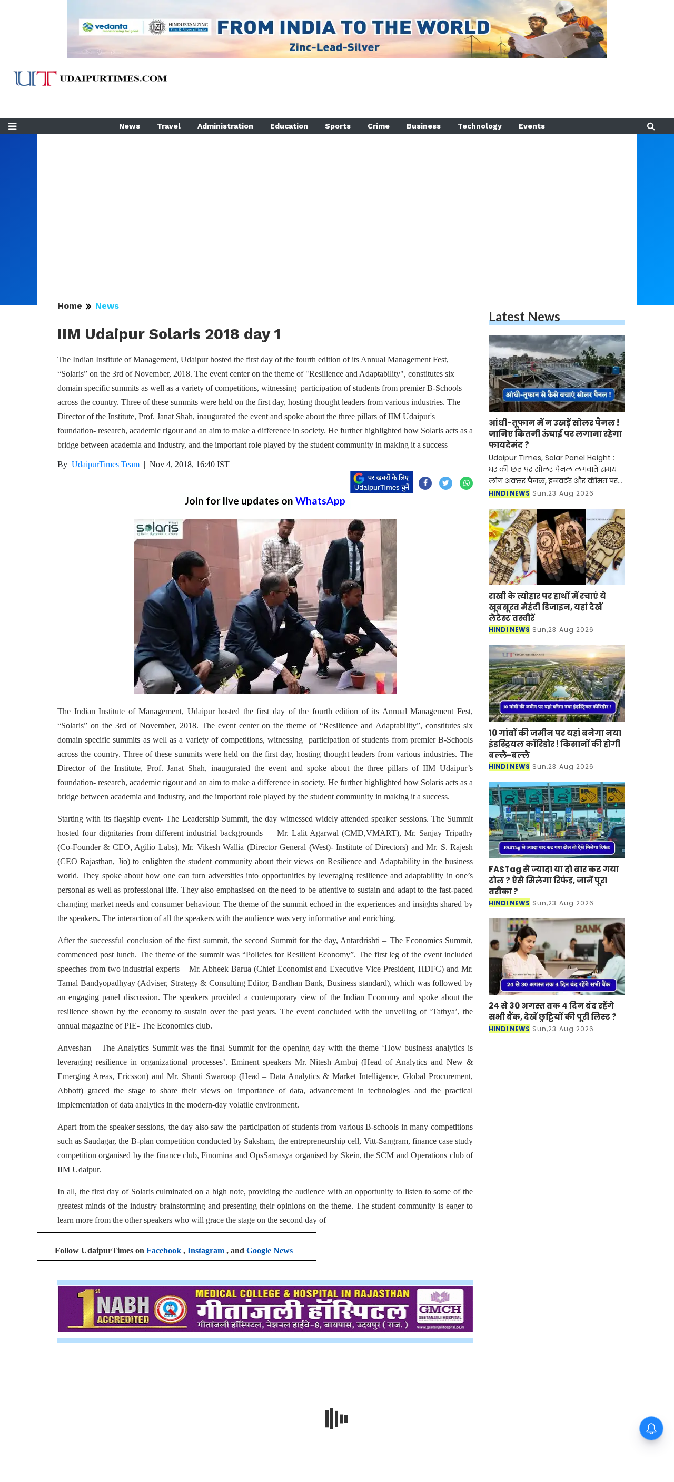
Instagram (205, 1250)
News (129, 126)
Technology (480, 126)
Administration (225, 126)
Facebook (163, 1250)
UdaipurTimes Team (106, 464)
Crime (379, 126)
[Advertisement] (337, 207)
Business (424, 126)
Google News (269, 1250)
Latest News (524, 316)
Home (69, 306)
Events (532, 126)
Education (289, 126)
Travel (169, 126)
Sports (338, 126)
